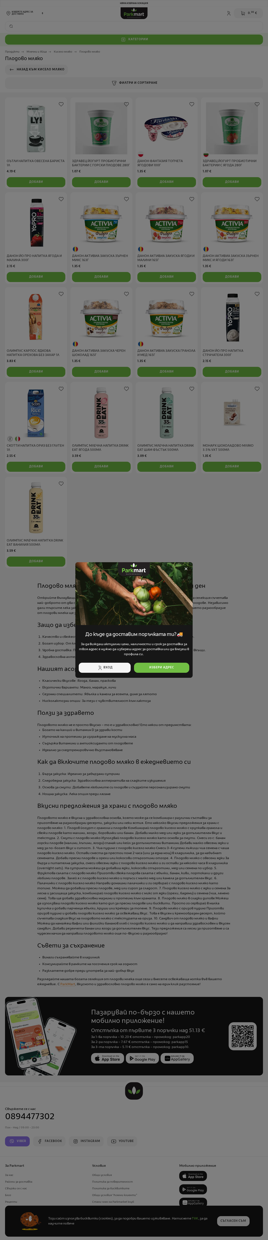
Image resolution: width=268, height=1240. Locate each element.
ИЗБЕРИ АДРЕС (161, 667)
